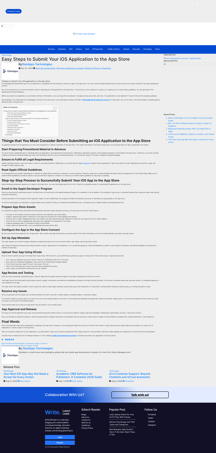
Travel (157, 49)
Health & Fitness (114, 49)
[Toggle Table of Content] (53, 108)
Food (87, 49)
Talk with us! (140, 395)
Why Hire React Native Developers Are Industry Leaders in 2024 (24, 343)
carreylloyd (129, 381)
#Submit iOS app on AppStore (98, 68)
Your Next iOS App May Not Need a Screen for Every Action (25, 375)
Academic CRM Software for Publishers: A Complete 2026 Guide (79, 375)
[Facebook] (192, 3)
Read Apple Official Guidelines (15, 116)
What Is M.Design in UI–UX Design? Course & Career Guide (48, 3)
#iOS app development (45, 68)
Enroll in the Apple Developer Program (17, 120)
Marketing (62, 49)
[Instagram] (207, 3)
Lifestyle (126, 49)
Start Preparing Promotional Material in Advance (19, 113)
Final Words (9, 135)
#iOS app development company (70, 68)
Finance (79, 49)
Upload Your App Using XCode (15, 127)
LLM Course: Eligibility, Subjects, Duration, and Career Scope (49, 19)
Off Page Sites (97, 49)
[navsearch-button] (208, 49)
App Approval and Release (14, 133)
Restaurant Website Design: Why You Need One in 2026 (46, 14)
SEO (71, 49)
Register (60, 443)
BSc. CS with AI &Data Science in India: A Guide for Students (49, 9)
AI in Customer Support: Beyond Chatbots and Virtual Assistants (129, 375)
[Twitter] (197, 3)
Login (60, 437)
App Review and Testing (14, 129)
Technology (147, 49)
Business (51, 49)
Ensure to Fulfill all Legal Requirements (17, 114)
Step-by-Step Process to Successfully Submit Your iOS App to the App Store (27, 118)
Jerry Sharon (24, 381)
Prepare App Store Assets (14, 122)
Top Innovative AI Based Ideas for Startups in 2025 (20, 345)
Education (136, 49)
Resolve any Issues (12, 131)
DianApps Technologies (37, 64)
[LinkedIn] (202, 3)
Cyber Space (76, 381)
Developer (86, 163)
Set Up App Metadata (13, 125)
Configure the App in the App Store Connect (19, 124)
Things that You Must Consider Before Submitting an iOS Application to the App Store (30, 111)
